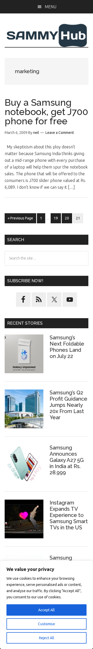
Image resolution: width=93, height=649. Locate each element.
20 (68, 218)
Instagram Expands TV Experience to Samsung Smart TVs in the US (69, 515)
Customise (46, 624)
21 (79, 218)
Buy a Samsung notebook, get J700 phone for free (46, 111)
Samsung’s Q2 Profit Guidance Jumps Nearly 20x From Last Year (68, 405)
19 (57, 218)
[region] (46, 605)
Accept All (46, 610)
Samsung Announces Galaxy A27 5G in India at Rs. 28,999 (67, 460)
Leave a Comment (59, 133)
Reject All (46, 638)
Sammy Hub (46, 35)
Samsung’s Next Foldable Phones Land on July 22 (67, 346)
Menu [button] (50, 6)
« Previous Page (20, 219)
